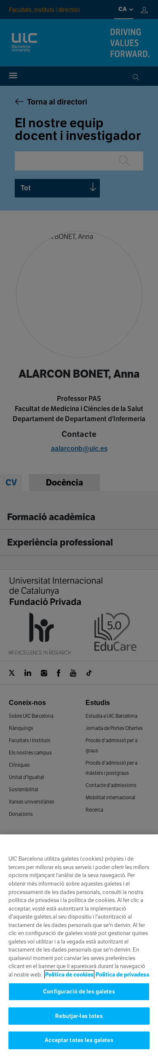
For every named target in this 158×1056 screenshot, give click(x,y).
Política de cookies (69, 974)
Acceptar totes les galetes (79, 1040)
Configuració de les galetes (79, 991)
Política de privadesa (122, 974)
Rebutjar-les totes (78, 1016)
